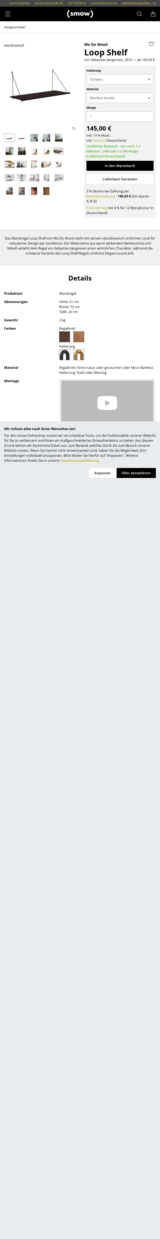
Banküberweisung (100, 196)
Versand (99, 140)
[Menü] (7, 14)
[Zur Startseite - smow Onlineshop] (80, 14)
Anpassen (102, 473)
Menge (91, 108)
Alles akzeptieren (136, 473)
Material (92, 89)
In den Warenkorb (120, 165)
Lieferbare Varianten (120, 179)
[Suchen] (139, 13)
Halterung (93, 70)
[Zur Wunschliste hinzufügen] (151, 44)
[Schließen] (154, 3)
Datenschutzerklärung (80, 460)
